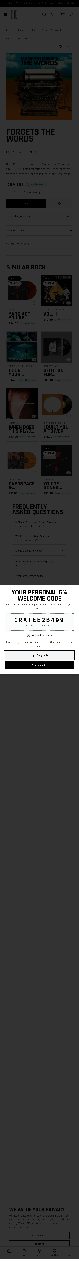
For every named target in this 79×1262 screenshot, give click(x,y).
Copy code (42, 655)
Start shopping (39, 665)
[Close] (74, 589)
